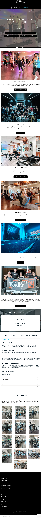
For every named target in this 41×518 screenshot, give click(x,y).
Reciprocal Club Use (5, 504)
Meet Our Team (4, 497)
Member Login (4, 506)
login (3, 516)
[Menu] (20, 5)
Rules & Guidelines (4, 501)
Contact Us (3, 496)
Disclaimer (20, 511)
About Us (3, 494)
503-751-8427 (4, 478)
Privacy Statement (24, 511)
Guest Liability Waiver (5, 503)
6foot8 (10, 516)
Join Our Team (4, 499)
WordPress (5, 516)
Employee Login (16, 511)
